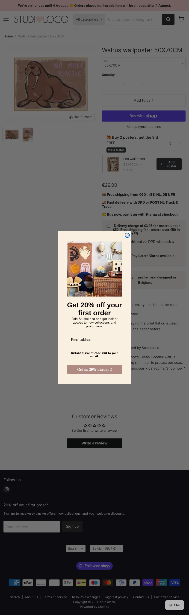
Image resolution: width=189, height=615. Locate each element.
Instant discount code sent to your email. (94, 354)
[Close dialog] (127, 235)
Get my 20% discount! (94, 369)
